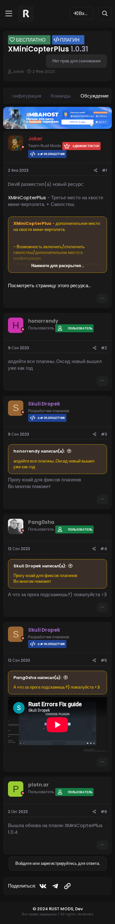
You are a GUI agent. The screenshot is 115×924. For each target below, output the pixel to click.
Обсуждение (94, 95)
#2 (104, 348)
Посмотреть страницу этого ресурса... (49, 285)
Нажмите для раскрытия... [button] (57, 266)
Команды (61, 95)
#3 (104, 434)
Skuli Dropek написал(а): (39, 566)
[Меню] (8, 14)
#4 (103, 548)
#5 (104, 660)
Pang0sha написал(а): (37, 678)
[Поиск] (105, 13)
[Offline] (23, 147)
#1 (104, 170)
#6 (104, 811)
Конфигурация (25, 95)
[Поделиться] (96, 170)
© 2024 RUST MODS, (54, 909)
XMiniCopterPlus (27, 197)
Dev (79, 909)
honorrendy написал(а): (39, 451)
